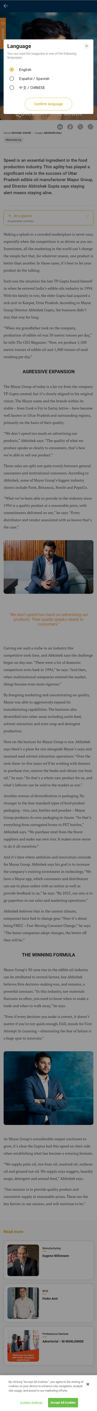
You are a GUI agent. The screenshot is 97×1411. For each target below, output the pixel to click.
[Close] (87, 1384)
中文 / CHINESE (32, 88)
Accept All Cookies (63, 1402)
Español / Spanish (34, 79)
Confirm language (48, 104)
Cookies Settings (31, 1402)
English (25, 70)
